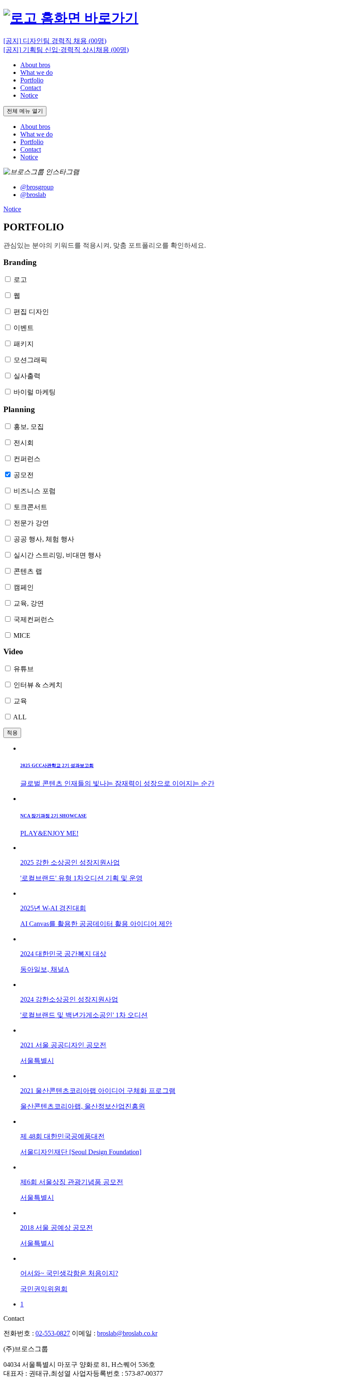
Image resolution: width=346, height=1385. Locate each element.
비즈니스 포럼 (35, 490)
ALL (20, 717)
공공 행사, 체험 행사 (44, 539)
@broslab (33, 194)
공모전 (24, 474)
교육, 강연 (29, 603)
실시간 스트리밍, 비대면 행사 (57, 555)
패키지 (24, 343)
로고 (20, 279)
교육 (20, 701)
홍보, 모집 (29, 426)
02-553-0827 (52, 1333)
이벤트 (24, 327)
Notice (12, 209)
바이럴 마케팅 (35, 392)
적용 (12, 732)
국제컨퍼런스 (34, 619)
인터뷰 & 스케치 (38, 684)
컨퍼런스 (27, 458)
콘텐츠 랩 (28, 571)
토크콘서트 (30, 507)
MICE (22, 635)
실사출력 (27, 376)
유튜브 (24, 668)
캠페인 (24, 587)
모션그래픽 (30, 359)
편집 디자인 (31, 311)
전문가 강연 (31, 523)
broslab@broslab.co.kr (127, 1333)
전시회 (24, 442)
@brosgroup (37, 187)
